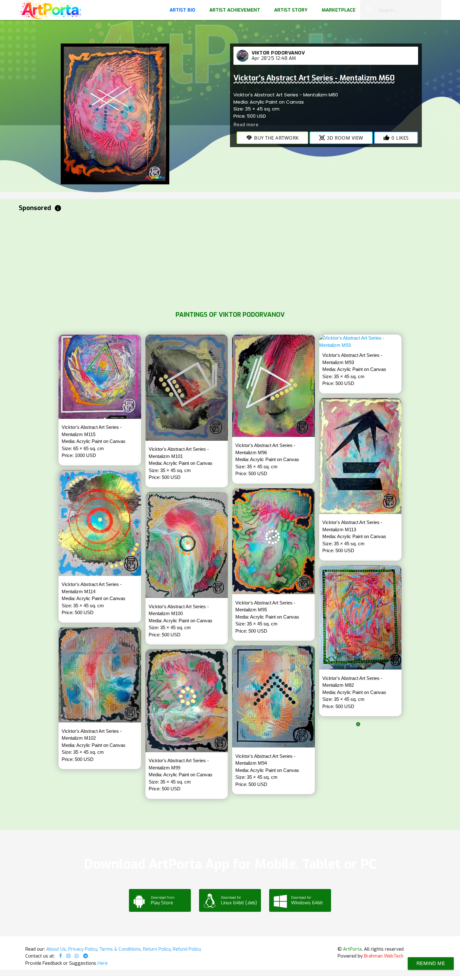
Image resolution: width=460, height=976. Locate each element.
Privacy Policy (82, 949)
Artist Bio (182, 10)
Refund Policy (187, 949)
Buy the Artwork (272, 138)
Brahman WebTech (383, 956)
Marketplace (338, 10)
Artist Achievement (234, 10)
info (58, 208)
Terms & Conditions (120, 949)
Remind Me (431, 963)
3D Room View (341, 138)
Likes (396, 138)
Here (103, 963)
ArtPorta (352, 949)
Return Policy (157, 949)
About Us (56, 949)
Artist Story (291, 10)
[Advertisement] (206, 260)
